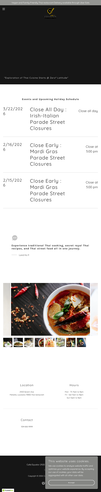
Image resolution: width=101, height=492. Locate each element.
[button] (8, 9)
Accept (71, 482)
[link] (50, 9)
